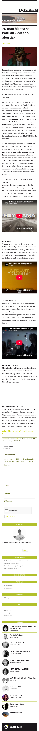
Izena (6, 486)
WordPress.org (8, 615)
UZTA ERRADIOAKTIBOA (20, 652)
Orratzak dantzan (17, 643)
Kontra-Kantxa (16, 696)
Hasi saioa (7, 608)
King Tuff (31, 439)
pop (13, 441)
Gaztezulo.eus (20, 10)
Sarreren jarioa (8, 610)
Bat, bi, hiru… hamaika (14, 20)
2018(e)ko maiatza (9, 585)
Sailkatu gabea (12, 439)
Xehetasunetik (16, 713)
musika (9, 441)
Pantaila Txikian (16, 636)
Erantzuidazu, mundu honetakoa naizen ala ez (23, 628)
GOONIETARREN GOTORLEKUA (23, 678)
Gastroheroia (15, 687)
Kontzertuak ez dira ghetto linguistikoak (14, 566)
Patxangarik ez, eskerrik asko (8, 447)
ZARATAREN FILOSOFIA (19, 661)
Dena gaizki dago (17, 704)
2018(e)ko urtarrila (9, 588)
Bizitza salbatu (24, 439)
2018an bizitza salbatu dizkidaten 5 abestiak (16, 561)
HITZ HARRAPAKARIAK (19, 670)
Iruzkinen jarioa (8, 613)
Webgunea (8, 501)
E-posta (7, 493)
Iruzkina (7, 465)
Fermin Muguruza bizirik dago (12, 568)
